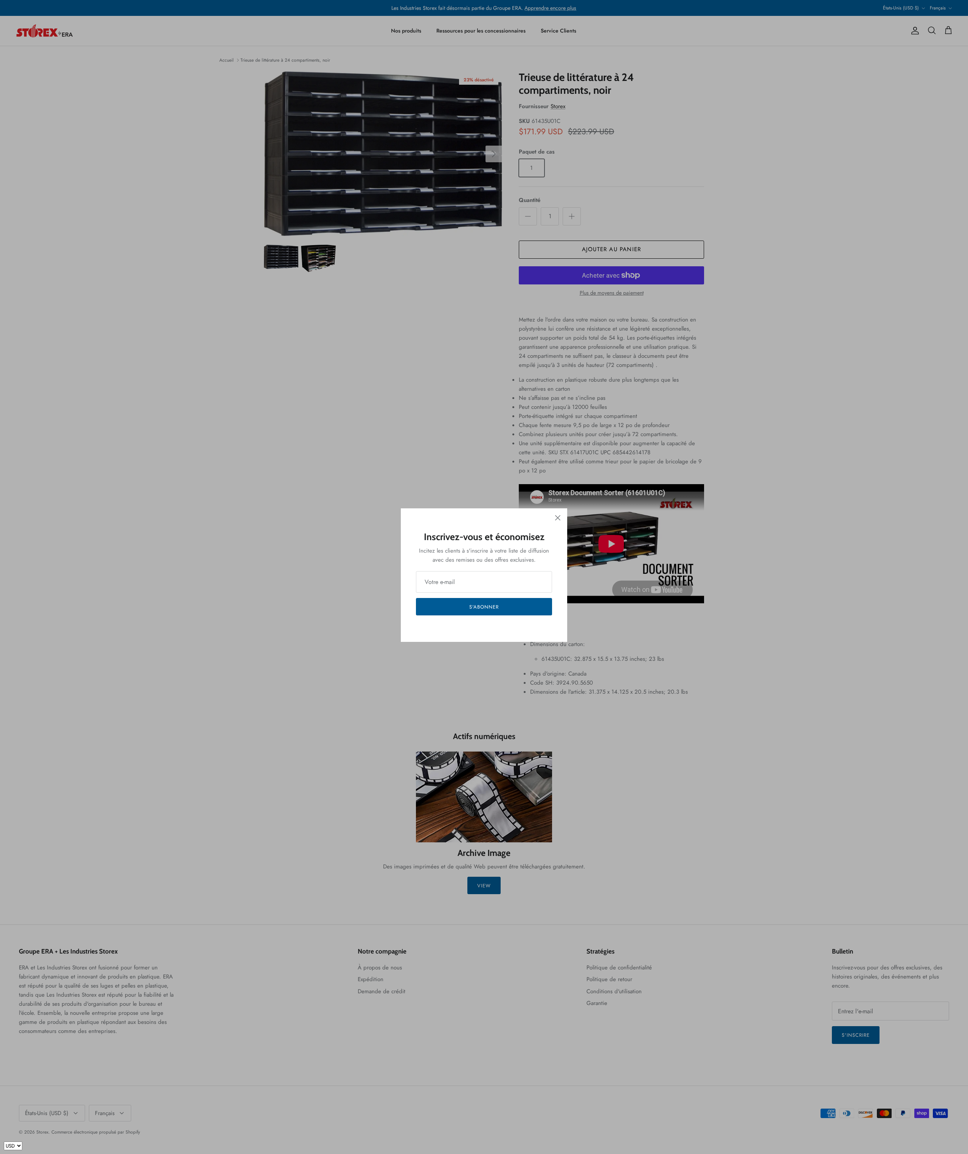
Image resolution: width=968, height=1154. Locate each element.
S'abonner (484, 606)
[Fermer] (557, 517)
